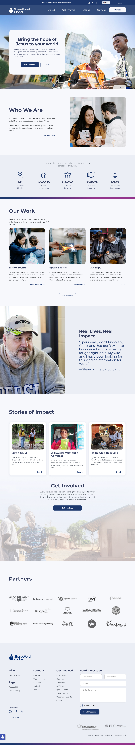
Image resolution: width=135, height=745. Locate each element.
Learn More (48, 135)
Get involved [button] (68, 10)
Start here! (67, 2)
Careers (59, 700)
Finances (36, 690)
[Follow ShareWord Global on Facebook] (16, 711)
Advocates (60, 683)
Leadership (37, 686)
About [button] (51, 10)
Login (120, 3)
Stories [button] (86, 10)
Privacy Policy (14, 691)
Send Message (89, 712)
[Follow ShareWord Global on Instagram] (10, 711)
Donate (117, 10)
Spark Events (62, 693)
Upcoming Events (64, 697)
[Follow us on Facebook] (93, 2)
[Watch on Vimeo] (96, 2)
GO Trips (59, 686)
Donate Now (14, 675)
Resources (37, 683)
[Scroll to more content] (119, 87)
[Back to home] (19, 10)
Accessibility (14, 687)
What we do (38, 675)
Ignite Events (62, 690)
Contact (101, 10)
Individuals (61, 675)
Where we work (39, 679)
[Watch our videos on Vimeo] (22, 711)
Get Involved (30, 65)
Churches (60, 679)
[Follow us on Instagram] (89, 2)
